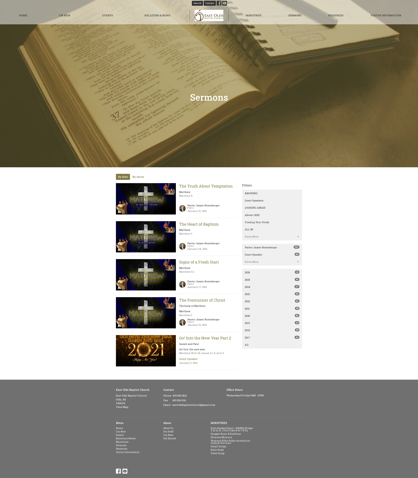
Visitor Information (385, 15)
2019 (271, 323)
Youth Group (218, 453)
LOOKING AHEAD (255, 207)
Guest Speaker (271, 254)
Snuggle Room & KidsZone (226, 433)
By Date (123, 176)
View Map (122, 407)
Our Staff (168, 431)
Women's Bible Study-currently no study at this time (230, 442)
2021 (271, 308)
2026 (271, 272)
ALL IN (249, 229)
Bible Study (217, 449)
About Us (168, 428)
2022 (271, 301)
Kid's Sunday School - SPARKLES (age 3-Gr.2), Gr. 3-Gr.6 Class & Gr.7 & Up (232, 429)
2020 (271, 315)
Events (107, 15)
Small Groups (218, 446)
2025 (271, 279)
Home (23, 15)
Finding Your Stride (257, 222)
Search (197, 3)
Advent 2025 (252, 215)
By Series (138, 176)
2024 (271, 286)
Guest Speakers (254, 200)
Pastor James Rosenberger (271, 247)
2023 (271, 294)
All (247, 344)
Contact (209, 3)
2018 (271, 330)
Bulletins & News (157, 15)
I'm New (64, 15)
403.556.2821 (180, 395)
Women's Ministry (221, 437)
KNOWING (251, 193)
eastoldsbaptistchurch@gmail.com (193, 404)
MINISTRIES (219, 423)
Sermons (294, 15)
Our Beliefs (169, 438)
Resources (335, 15)
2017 (271, 337)
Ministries (253, 15)
